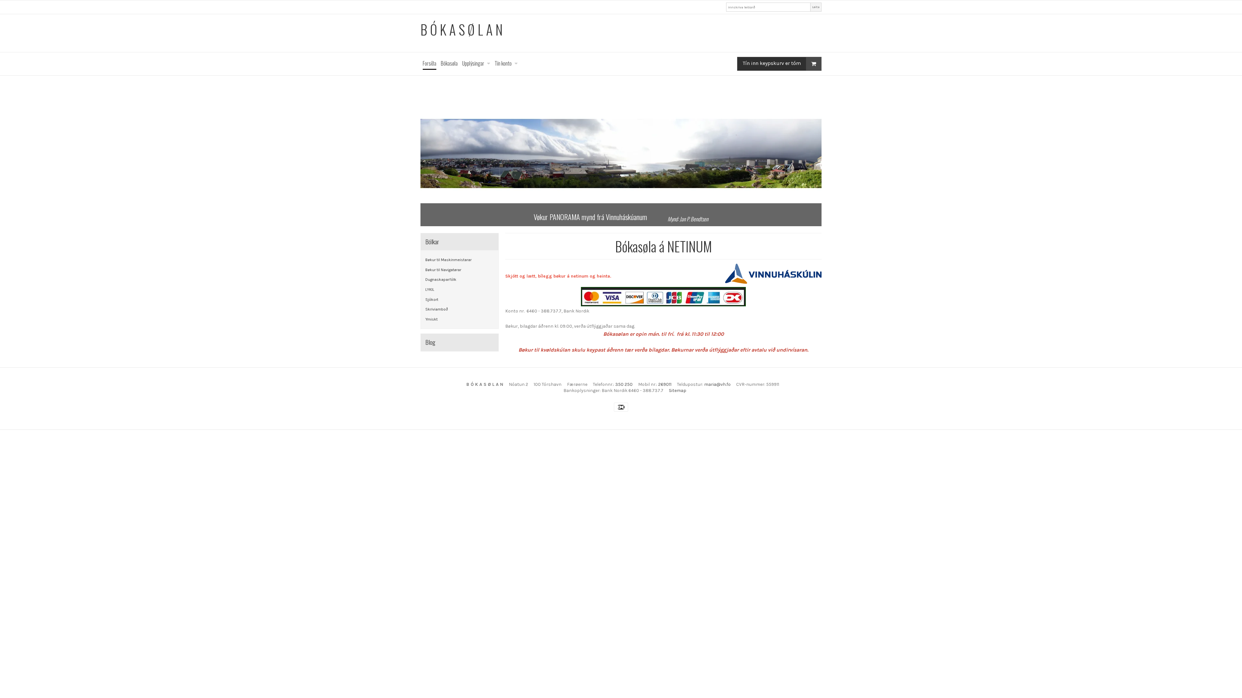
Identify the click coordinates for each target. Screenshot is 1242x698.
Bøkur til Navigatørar (443, 270)
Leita (816, 7)
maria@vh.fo (717, 384)
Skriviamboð (436, 309)
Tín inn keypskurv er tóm (772, 63)
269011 (664, 384)
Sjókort (431, 299)
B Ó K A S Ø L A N (461, 29)
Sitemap (677, 390)
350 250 (624, 384)
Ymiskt (431, 319)
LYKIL (429, 289)
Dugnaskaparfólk (440, 279)
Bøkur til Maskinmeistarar (448, 260)
